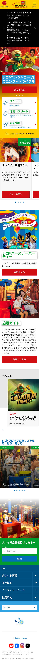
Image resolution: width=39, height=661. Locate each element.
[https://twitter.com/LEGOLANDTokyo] (27, 645)
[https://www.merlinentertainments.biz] (19, 621)
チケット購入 (15, 194)
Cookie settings (21, 638)
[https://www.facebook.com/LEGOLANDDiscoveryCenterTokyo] (17, 645)
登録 (19, 558)
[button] (17, 95)
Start (3, 568)
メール (4, 547)
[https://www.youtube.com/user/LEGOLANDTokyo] (11, 645)
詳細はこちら (19, 359)
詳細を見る (19, 89)
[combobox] (19, 607)
